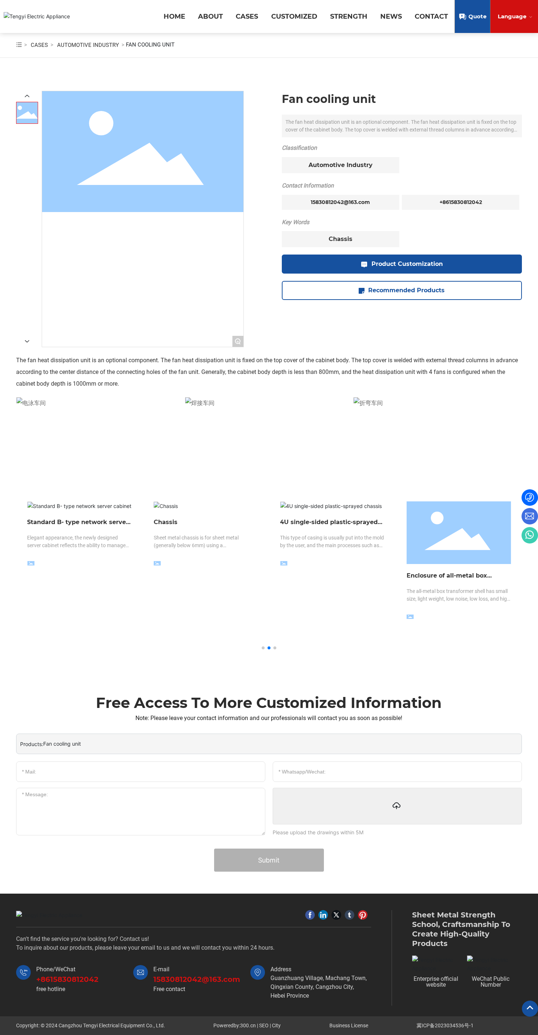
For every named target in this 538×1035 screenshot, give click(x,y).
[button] (263, 647)
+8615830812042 (461, 202)
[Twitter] (336, 915)
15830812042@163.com (340, 202)
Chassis (340, 238)
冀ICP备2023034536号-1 (445, 1025)
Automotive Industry (88, 45)
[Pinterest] (362, 915)
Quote (477, 16)
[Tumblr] (349, 915)
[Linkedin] (323, 915)
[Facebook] (310, 915)
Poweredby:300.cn (234, 1025)
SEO (264, 1025)
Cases (39, 45)
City (276, 1025)
